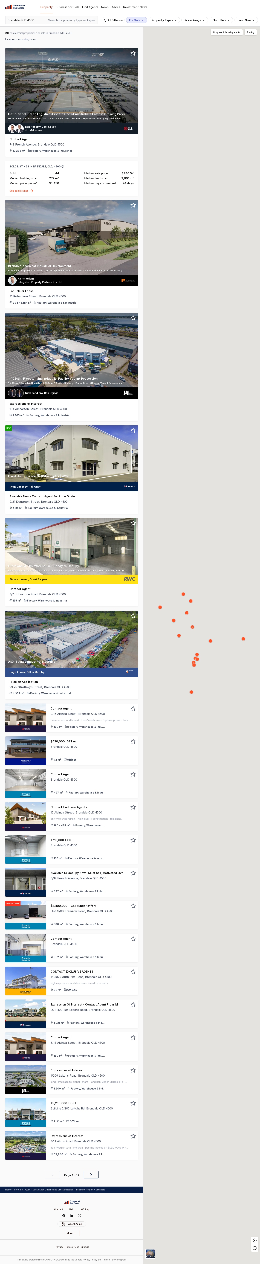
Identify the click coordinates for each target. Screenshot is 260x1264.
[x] (80, 1215)
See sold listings (19, 190)
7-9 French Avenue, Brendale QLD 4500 (37, 144)
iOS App (85, 1209)
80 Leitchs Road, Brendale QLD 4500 (76, 1141)
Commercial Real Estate (15, 7)
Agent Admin (75, 1224)
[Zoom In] (255, 1240)
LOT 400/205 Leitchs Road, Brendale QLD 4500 (83, 1010)
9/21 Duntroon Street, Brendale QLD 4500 (39, 501)
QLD (27, 1189)
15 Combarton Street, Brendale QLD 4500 (38, 409)
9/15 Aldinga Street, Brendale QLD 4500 (78, 714)
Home (8, 1189)
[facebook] (64, 1215)
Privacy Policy (90, 1259)
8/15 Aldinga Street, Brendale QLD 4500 (78, 1042)
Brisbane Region (84, 1189)
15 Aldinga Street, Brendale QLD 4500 (76, 812)
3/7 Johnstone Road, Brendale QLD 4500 (38, 594)
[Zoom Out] (255, 1248)
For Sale (18, 1189)
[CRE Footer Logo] (72, 1202)
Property (46, 7)
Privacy (59, 1247)
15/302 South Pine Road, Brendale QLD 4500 (81, 977)
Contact (58, 1209)
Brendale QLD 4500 (64, 746)
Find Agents (90, 7)
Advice (115, 7)
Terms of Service (111, 1259)
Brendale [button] (100, 1189)
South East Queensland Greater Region (53, 1189)
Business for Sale (67, 7)
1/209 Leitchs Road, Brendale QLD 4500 (78, 1075)
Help (71, 1209)
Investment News (135, 7)
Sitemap (85, 1247)
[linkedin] (72, 1215)
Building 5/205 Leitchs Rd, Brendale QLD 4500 (82, 1108)
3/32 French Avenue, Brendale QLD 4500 (78, 878)
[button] (71, 117)
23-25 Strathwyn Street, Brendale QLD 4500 (40, 687)
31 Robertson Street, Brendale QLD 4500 (38, 296)
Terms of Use (72, 1247)
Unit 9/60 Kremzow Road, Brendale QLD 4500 (82, 911)
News (105, 7)
